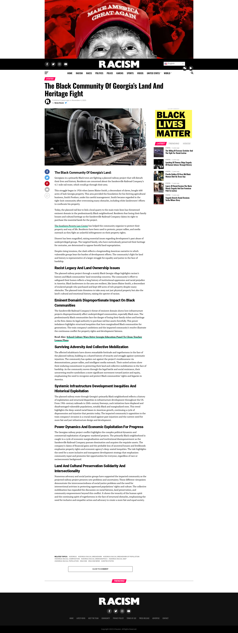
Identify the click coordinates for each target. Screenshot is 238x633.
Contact (165, 618)
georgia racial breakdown (90, 557)
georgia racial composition (68, 559)
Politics (99, 73)
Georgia (73, 557)
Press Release (144, 618)
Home (69, 73)
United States (153, 73)
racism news (94, 561)
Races (89, 73)
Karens (119, 73)
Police (110, 73)
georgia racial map (118, 559)
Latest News (80, 618)
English (171, 63)
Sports (130, 73)
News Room (59, 103)
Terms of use (131, 618)
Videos (140, 73)
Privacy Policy (118, 618)
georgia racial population (67, 561)
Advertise (156, 618)
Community (106, 618)
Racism (79, 73)
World (167, 73)
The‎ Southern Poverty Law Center (71, 225)
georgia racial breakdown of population (121, 557)
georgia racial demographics (94, 559)
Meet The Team (93, 618)
